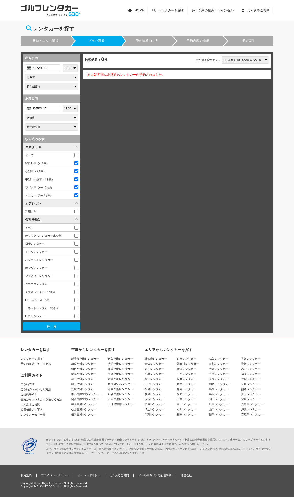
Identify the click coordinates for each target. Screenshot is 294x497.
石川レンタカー (186, 409)
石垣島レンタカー (252, 414)
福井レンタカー (186, 414)
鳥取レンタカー (218, 389)
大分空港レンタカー (120, 363)
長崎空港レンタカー (120, 369)
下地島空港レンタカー (122, 404)
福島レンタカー (154, 389)
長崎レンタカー (250, 384)
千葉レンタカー (154, 414)
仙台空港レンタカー (83, 369)
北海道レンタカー (156, 358)
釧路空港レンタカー (83, 363)
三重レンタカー (186, 399)
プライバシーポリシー (55, 475)
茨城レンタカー (154, 394)
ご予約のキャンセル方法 (36, 389)
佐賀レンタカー (250, 379)
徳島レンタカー (218, 414)
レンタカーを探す (32, 358)
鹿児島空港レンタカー (122, 384)
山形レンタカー (154, 384)
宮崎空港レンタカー (120, 379)
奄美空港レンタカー (120, 389)
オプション (33, 203)
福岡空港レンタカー (83, 414)
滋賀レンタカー (218, 358)
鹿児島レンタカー (252, 404)
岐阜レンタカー (186, 384)
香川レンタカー (250, 358)
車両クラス (33, 147)
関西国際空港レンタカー (86, 399)
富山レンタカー (186, 404)
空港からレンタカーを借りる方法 (41, 399)
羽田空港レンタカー (83, 384)
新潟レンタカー (186, 369)
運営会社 (186, 475)
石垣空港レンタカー (120, 399)
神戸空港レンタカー (83, 404)
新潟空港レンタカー (83, 374)
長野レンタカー (186, 379)
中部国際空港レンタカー (86, 394)
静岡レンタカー (186, 389)
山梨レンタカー (186, 374)
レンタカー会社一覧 (33, 414)
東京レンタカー (186, 358)
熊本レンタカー (250, 389)
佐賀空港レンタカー (120, 358)
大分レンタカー (250, 394)
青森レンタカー (154, 363)
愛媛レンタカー (250, 363)
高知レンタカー (250, 369)
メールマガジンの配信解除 (154, 475)
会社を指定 (33, 219)
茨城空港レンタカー (83, 389)
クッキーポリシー (89, 475)
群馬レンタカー (154, 404)
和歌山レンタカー (220, 384)
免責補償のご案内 (32, 409)
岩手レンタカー (154, 369)
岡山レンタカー (218, 399)
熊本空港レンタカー (120, 374)
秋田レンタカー (154, 379)
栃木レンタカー (154, 399)
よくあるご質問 (30, 404)
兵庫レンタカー (218, 374)
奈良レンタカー (218, 379)
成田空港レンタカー (83, 379)
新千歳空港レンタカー (85, 358)
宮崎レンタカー (250, 399)
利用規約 (26, 475)
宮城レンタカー (154, 374)
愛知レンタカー (186, 394)
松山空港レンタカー (83, 409)
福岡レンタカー (250, 374)
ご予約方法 (27, 384)
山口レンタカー (218, 409)
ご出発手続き (29, 394)
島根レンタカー (218, 394)
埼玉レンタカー (154, 409)
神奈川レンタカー (188, 363)
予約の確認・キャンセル (36, 363)
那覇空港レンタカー (120, 394)
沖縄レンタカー (250, 409)
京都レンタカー (218, 363)
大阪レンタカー (218, 369)
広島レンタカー (218, 404)
